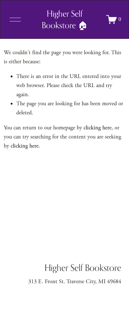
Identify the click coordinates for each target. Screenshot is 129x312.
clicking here (97, 127)
